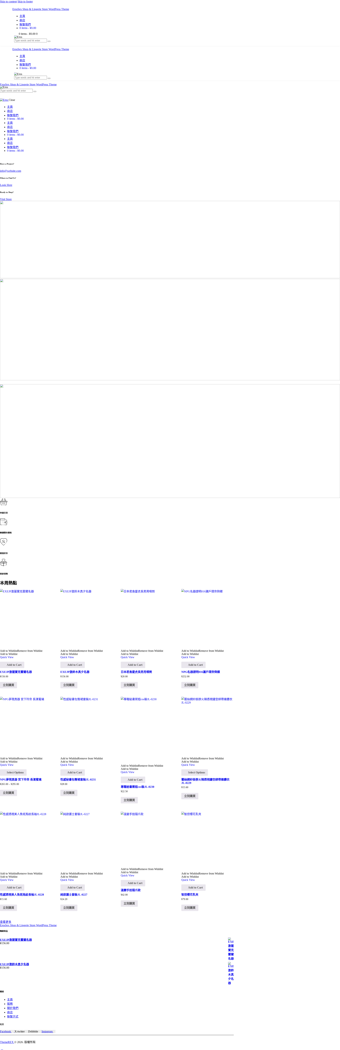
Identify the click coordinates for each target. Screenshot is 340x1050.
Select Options (15, 772)
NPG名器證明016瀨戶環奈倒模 (200, 671)
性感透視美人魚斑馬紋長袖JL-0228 (22, 894)
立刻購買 (8, 792)
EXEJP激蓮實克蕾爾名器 (16, 671)
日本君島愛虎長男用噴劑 (136, 671)
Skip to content (8, 1)
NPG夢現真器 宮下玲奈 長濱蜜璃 (20, 779)
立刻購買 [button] (8, 685)
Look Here (6, 185)
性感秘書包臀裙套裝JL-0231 (78, 779)
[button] (21, 650)
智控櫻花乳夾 (189, 894)
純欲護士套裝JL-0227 (73, 894)
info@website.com (10, 170)
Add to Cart (14, 664)
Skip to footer (25, 1)
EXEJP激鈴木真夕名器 (74, 671)
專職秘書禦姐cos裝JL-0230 (137, 786)
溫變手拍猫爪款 (131, 890)
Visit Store (6, 199)
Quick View (7, 657)
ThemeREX (7, 1042)
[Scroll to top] (2, 1048)
